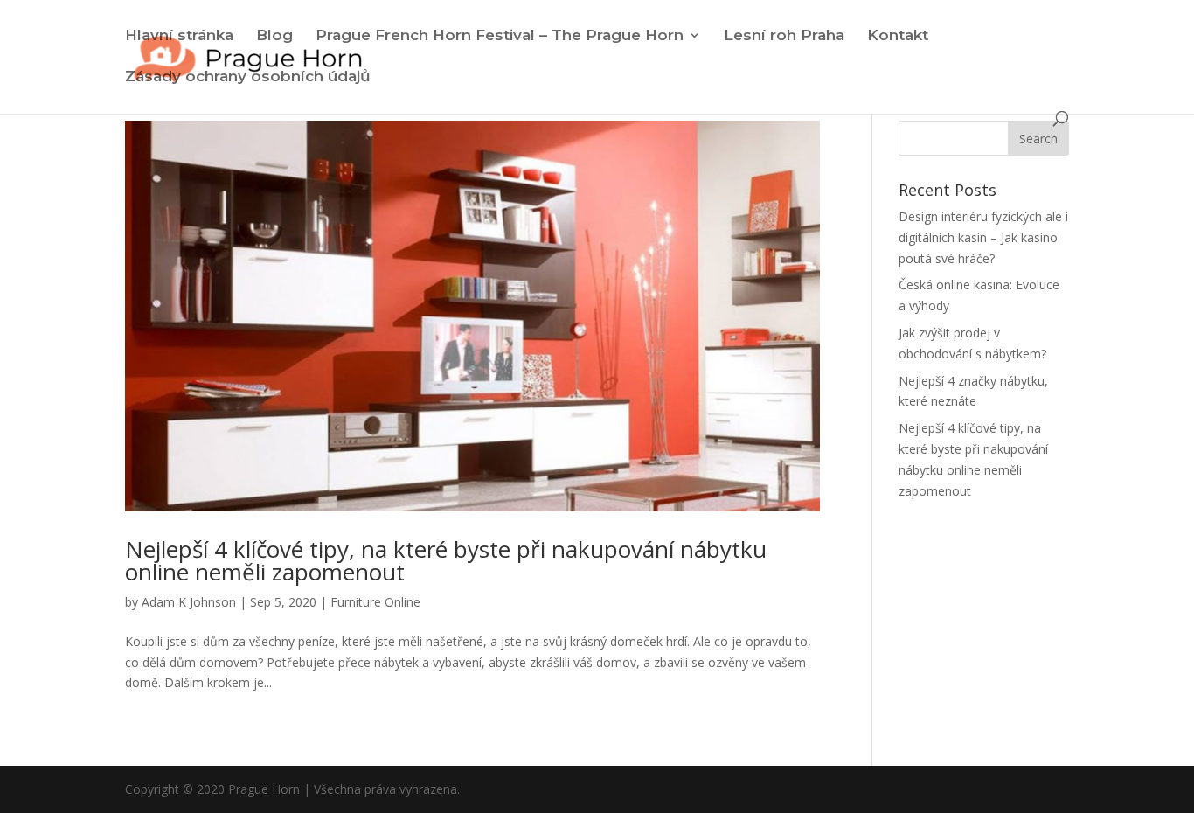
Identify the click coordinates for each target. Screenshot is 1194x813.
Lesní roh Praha (784, 36)
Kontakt (897, 36)
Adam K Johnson (189, 602)
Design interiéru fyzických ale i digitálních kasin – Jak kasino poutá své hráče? (983, 237)
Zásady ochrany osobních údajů (248, 77)
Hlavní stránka (179, 36)
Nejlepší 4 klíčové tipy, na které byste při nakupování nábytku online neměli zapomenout (446, 560)
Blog (274, 36)
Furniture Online (375, 602)
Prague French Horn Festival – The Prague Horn (500, 36)
